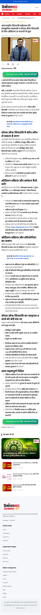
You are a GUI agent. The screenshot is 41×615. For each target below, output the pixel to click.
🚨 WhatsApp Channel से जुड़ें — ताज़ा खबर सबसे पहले (20, 74)
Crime (4, 579)
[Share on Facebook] (8, 64)
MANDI (7, 22)
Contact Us (6, 537)
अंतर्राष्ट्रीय (19, 14)
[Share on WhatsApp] (3, 64)
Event (13, 18)
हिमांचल (7, 14)
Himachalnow (6, 18)
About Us (5, 541)
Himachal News (7, 586)
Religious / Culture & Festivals (17, 22)
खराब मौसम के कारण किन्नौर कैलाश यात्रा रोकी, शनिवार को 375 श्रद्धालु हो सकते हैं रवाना (20, 124)
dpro (12, 427)
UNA (4, 590)
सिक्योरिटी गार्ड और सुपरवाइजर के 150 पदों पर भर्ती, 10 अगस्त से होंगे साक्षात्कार (20, 257)
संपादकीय (27, 14)
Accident (5, 583)
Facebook (5, 520)
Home (4, 530)
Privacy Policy (7, 551)
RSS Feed (5, 562)
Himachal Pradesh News (9, 572)
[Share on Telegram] (18, 64)
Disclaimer (6, 554)
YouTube (12, 520)
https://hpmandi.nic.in (20, 227)
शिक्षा (34, 14)
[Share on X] (13, 64)
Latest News (6, 533)
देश (13, 14)
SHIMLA (5, 575)
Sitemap (5, 558)
